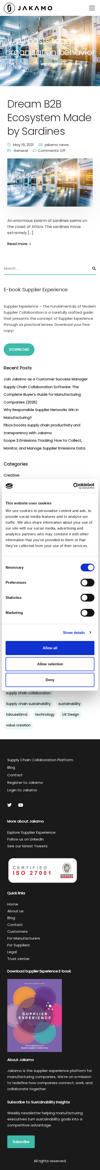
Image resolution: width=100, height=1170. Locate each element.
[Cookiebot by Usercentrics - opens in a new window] (73, 486)
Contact (15, 774)
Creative (11, 475)
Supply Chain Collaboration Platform (40, 759)
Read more (17, 244)
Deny (50, 680)
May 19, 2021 (23, 144)
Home (12, 904)
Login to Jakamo (22, 790)
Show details (74, 633)
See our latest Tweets (27, 846)
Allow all (50, 648)
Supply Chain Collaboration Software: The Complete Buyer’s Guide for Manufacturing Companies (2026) (42, 394)
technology (45, 714)
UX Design (70, 714)
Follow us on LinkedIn (25, 839)
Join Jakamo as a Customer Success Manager (46, 379)
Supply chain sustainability (28, 703)
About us (15, 911)
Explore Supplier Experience (31, 832)
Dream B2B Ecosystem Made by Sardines (49, 117)
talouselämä (16, 714)
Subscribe (21, 1141)
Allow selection (50, 664)
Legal (12, 951)
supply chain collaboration (28, 693)
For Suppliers (18, 945)
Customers (17, 931)
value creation (18, 725)
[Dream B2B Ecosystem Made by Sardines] (50, 185)
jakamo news (57, 144)
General (21, 150)
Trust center (18, 958)
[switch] (87, 582)
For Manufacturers (23, 938)
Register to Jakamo (25, 782)
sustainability (69, 703)
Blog (11, 767)
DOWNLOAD (19, 349)
